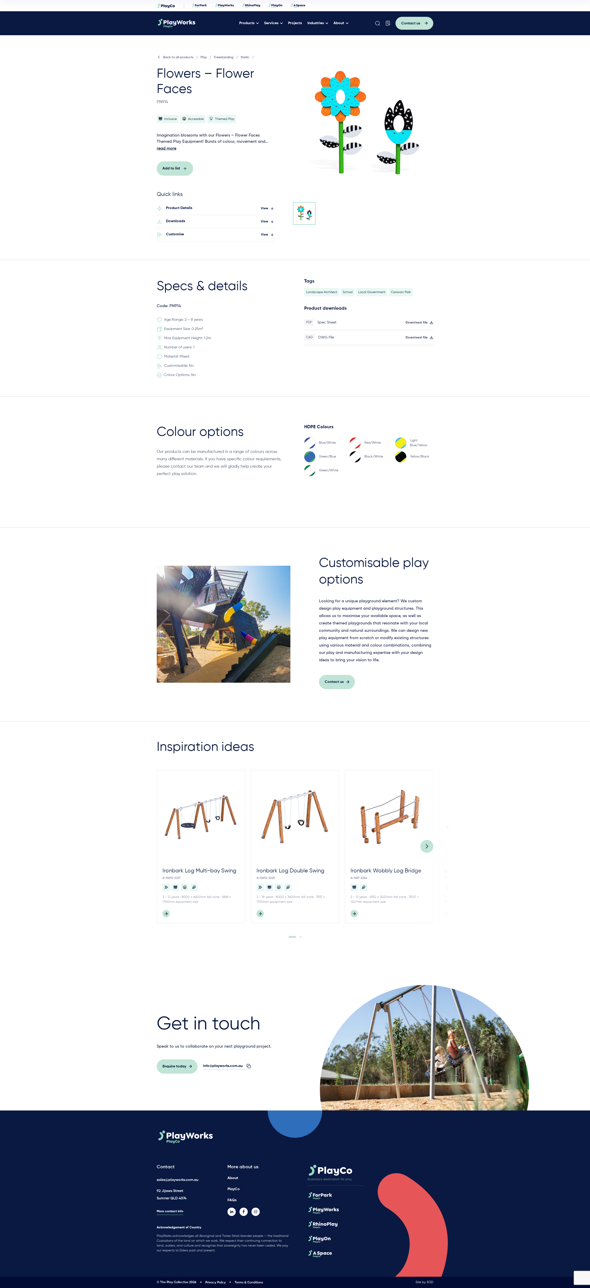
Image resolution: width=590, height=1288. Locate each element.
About (338, 23)
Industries (315, 23)
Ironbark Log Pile (466, 871)
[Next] (426, 846)
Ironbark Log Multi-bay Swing (199, 871)
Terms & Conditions (249, 1282)
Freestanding (223, 57)
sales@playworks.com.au (177, 1180)
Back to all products (178, 57)
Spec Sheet (326, 322)
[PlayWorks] (190, 23)
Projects (295, 23)
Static (245, 57)
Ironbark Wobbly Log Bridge (386, 871)
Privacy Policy (215, 1282)
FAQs (231, 1200)
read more (166, 148)
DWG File (326, 337)
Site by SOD (424, 1282)
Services (271, 23)
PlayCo (233, 1189)
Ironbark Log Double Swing (290, 871)
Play (204, 57)
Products (246, 23)
